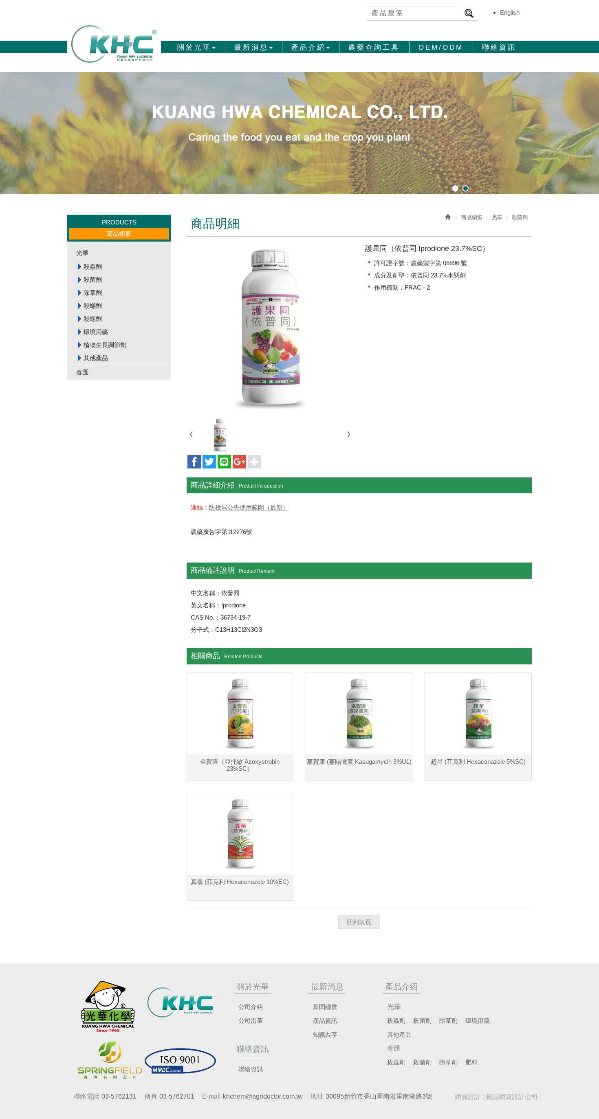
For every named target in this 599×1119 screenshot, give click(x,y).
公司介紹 (250, 1006)
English (510, 12)
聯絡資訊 (250, 1069)
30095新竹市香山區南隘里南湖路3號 (379, 1096)
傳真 (150, 1096)
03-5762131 (119, 1096)
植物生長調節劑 (105, 344)
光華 (82, 252)
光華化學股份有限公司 (114, 44)
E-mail (211, 1096)
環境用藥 (96, 331)
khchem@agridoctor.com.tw (263, 1096)
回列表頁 (359, 922)
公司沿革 (250, 1020)
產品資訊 (325, 1020)
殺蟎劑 (93, 305)
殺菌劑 (93, 279)
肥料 (471, 1062)
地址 (317, 1096)
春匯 (82, 372)
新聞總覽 (325, 1006)
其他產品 (96, 357)
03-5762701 (176, 1096)
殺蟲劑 (93, 266)
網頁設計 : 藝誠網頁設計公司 (496, 1096)
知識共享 (325, 1034)
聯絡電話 (86, 1096)
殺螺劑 (93, 318)
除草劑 (93, 292)
